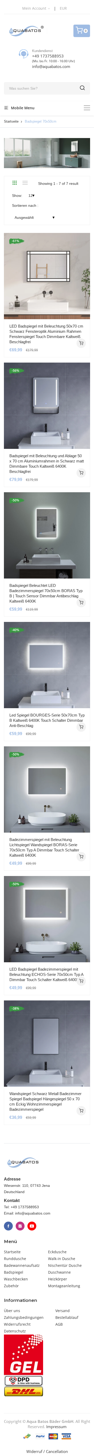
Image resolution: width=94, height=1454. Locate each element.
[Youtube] (31, 1226)
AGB (59, 1324)
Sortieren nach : (25, 205)
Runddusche (15, 1258)
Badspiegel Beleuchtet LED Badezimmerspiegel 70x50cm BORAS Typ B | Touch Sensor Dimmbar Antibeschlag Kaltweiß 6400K (46, 593)
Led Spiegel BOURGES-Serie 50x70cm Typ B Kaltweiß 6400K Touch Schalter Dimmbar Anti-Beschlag (47, 720)
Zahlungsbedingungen (24, 1317)
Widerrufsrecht (17, 1324)
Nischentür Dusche (65, 1265)
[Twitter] (20, 1226)
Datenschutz (15, 1331)
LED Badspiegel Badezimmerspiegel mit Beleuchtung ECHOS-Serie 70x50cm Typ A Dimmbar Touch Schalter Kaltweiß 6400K (46, 974)
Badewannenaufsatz (22, 1265)
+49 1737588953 (48, 56)
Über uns (12, 1310)
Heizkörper (57, 1278)
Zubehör (11, 1285)
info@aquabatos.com (51, 66)
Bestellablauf (66, 1317)
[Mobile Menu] (87, 107)
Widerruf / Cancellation (47, 1451)
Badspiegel (13, 1272)
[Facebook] (8, 1226)
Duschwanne (59, 1272)
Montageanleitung (64, 1285)
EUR (63, 8)
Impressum (56, 1426)
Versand (62, 1310)
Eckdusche (57, 1251)
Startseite (11, 121)
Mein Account (34, 8)
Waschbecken (16, 1278)
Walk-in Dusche (61, 1258)
